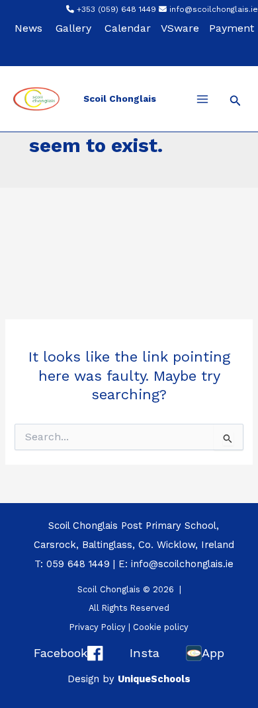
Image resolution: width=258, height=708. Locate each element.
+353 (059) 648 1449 (116, 9)
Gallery (73, 28)
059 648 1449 (78, 564)
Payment (231, 28)
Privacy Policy (97, 627)
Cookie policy (161, 627)
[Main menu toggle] (202, 99)
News (28, 28)
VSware (180, 28)
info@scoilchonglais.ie (213, 9)
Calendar (128, 28)
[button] (235, 101)
